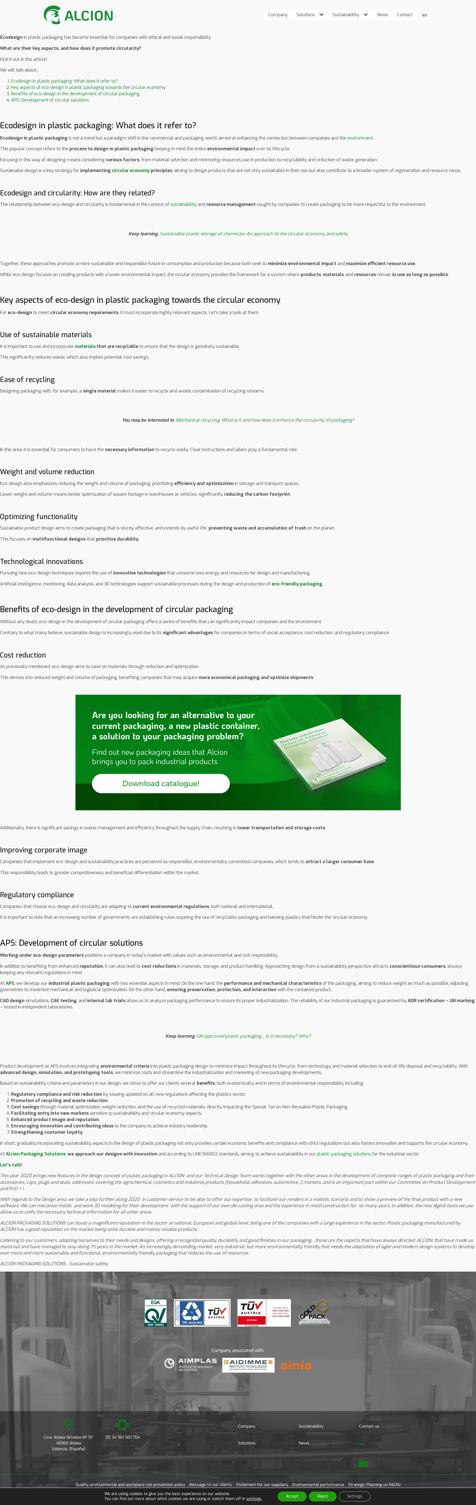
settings (253, 1498)
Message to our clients (210, 1484)
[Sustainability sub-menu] (367, 15)
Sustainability (345, 15)
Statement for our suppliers (262, 1484)
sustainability (183, 204)
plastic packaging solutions (344, 1154)
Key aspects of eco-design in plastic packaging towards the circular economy (88, 87)
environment (360, 138)
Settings (354, 1496)
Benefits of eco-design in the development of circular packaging (75, 94)
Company (278, 15)
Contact (405, 15)
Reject (322, 1496)
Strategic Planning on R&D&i (374, 1484)
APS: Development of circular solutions (50, 100)
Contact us (369, 1426)
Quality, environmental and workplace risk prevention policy (130, 1484)
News (382, 15)
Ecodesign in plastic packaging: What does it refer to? (64, 81)
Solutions (305, 15)
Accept (292, 1496)
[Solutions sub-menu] (322, 15)
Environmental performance (318, 1484)
